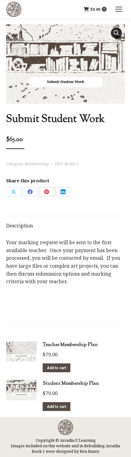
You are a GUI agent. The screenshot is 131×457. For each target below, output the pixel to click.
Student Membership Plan (71, 383)
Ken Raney (89, 451)
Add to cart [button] (56, 368)
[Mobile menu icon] (119, 9)
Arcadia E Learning (78, 440)
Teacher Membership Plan (70, 344)
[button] (116, 32)
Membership (37, 163)
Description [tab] (19, 225)
